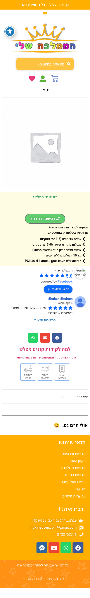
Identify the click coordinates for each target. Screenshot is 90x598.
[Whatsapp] (66, 547)
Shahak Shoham (60, 298)
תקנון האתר (77, 460)
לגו (62, 396)
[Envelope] (53, 547)
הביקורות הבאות (45, 320)
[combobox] (45, 64)
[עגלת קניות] (55, 78)
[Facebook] (78, 547)
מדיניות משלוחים (73, 467)
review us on (60, 289)
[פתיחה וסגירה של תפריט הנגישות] (10, 31)
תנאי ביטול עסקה (73, 481)
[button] (45, 13)
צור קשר (80, 488)
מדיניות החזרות (74, 474)
